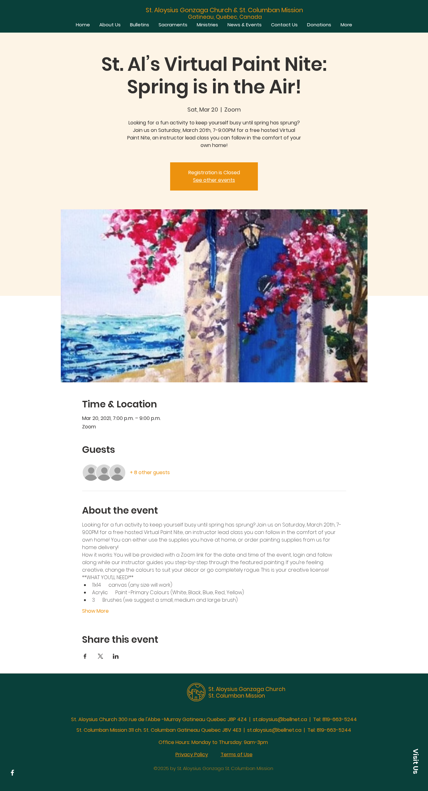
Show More (95, 611)
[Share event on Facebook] (85, 656)
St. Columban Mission (236, 695)
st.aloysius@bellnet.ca (280, 719)
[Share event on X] (100, 656)
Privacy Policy (191, 754)
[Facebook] (12, 773)
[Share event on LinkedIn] (116, 656)
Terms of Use (237, 754)
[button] (415, 761)
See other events (214, 180)
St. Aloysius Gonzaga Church (246, 689)
